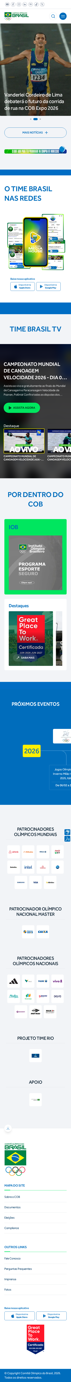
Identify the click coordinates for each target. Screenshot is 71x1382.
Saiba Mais (27, 657)
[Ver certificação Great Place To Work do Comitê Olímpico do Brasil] (35, 1339)
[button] (53, 16)
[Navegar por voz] (67, 839)
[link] (6, 4)
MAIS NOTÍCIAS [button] (32, 132)
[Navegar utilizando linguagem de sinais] (67, 832)
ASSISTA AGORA (24, 407)
